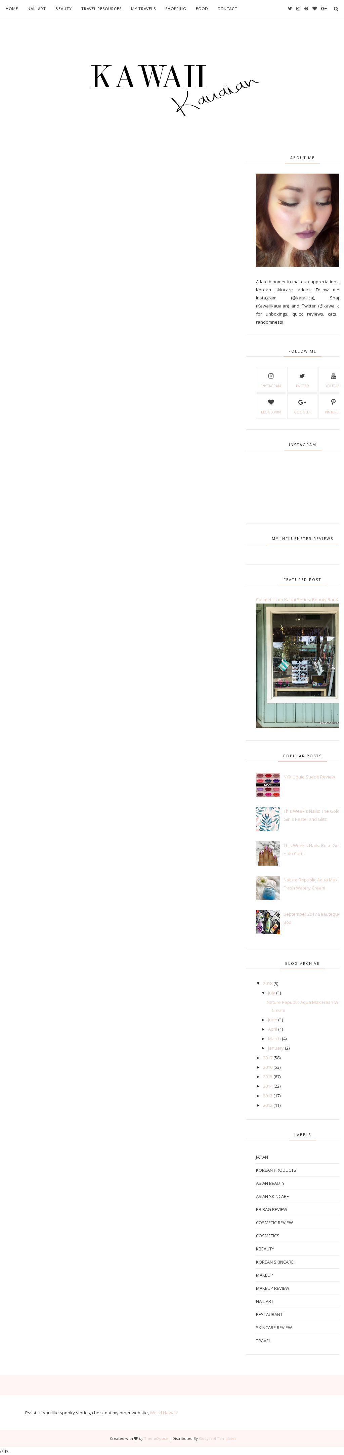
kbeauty (265, 1249)
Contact (227, 8)
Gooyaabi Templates (217, 1438)
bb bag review (271, 1209)
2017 (267, 1058)
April (272, 1029)
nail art (264, 1301)
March (274, 1038)
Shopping (175, 8)
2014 (267, 1086)
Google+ (302, 412)
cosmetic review (274, 1223)
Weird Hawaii (163, 1413)
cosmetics (268, 1236)
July (271, 993)
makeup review (272, 1288)
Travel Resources (101, 8)
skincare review (274, 1327)
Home (12, 8)
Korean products (276, 1170)
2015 (267, 1077)
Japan (262, 1157)
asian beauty (270, 1183)
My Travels (143, 8)
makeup (264, 1275)
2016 (267, 1067)
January (276, 1048)
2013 (267, 1096)
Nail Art (37, 8)
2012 (267, 1105)
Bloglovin (271, 412)
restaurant (269, 1314)
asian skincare (272, 1196)
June (272, 1020)
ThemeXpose (156, 1438)
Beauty (63, 8)
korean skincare (275, 1262)
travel (263, 1341)
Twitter (302, 386)
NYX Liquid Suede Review (309, 777)
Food (202, 8)
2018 (267, 983)
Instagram (271, 386)
